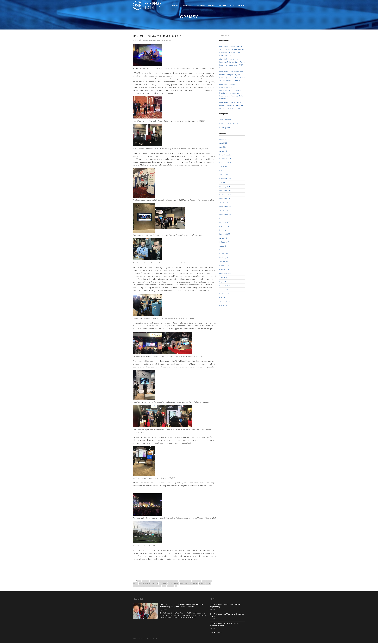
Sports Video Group (185, 583)
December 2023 (225, 178)
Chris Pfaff (138, 40)
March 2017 (223, 254)
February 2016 (224, 285)
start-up (202, 583)
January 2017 (224, 262)
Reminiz (165, 583)
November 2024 (225, 163)
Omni (153, 583)
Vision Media (170, 586)
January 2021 (224, 202)
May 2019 (222, 218)
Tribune (208, 583)
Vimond (164, 586)
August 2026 (223, 139)
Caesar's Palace (154, 581)
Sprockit (195, 583)
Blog (232, 5)
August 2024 (223, 167)
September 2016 (225, 273)
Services (211, 5)
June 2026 (223, 143)
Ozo (160, 583)
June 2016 (223, 277)
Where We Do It (188, 5)
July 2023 (222, 182)
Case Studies (222, 5)
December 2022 (225, 190)
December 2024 (225, 159)
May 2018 (222, 230)
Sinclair (170, 583)
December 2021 (225, 198)
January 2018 (224, 238)
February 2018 (224, 234)
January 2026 (224, 151)
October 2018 (224, 226)
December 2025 (225, 155)
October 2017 (224, 242)
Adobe (139, 581)
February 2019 (224, 222)
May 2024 (222, 171)
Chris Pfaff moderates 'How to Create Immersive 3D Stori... (224, 624)
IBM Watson (187, 581)
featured (175, 581)
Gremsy (181, 581)
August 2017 (223, 246)
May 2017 (222, 250)
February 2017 (224, 258)
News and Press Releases (228, 124)
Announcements (225, 120)
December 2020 (225, 206)
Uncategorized (166, 40)
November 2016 (225, 266)
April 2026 (223, 147)
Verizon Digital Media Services (141, 586)
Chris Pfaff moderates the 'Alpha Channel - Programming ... (225, 605)
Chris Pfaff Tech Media (147, 5)
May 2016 (222, 281)
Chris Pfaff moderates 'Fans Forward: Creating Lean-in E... (227, 615)
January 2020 (224, 210)
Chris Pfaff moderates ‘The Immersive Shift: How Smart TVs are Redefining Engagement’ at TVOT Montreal (181, 605)
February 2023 (224, 186)
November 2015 (225, 293)
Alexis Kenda (145, 581)
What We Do (176, 5)
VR (175, 586)
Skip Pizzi (176, 583)
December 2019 (225, 214)
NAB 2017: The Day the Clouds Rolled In (157, 36)
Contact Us (241, 5)
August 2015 (223, 305)
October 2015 (224, 297)
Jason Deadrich (196, 581)
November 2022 (225, 194)
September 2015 (225, 301)
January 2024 (224, 174)
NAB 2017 (135, 583)
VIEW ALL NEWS (215, 632)
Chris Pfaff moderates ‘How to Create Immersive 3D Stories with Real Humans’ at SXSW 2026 (231, 106)
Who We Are (201, 5)
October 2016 (224, 269)
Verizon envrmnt (156, 586)
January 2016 (224, 289)
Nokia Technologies (145, 583)
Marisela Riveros (207, 581)
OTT (157, 583)
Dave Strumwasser (165, 581)
